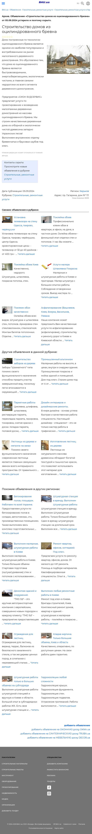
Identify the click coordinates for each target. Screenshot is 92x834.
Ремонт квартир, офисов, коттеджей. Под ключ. (64, 547)
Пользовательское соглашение (40, 828)
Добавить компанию (57, 764)
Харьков (84, 191)
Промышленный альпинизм (57, 359)
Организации (8, 805)
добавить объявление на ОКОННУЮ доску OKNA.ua (61, 729)
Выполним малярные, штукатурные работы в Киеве (26, 547)
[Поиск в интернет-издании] (82, 3)
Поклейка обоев (62, 217)
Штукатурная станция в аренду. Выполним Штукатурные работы (65, 500)
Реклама (51, 775)
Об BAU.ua (57, 824)
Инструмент (8, 775)
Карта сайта (59, 828)
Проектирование (10, 787)
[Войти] (88, 3)
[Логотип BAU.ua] (44, 2)
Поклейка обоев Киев (26, 264)
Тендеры (51, 781)
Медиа (5, 799)
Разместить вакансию (58, 770)
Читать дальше (26, 254)
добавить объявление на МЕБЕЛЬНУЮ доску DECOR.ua (58, 737)
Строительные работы (12, 770)
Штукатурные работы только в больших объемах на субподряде (20, 681)
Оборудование (9, 781)
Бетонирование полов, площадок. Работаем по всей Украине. (18, 500)
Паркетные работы (24, 402)
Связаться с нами (69, 824)
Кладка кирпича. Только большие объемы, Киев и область (56, 638)
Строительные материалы (14, 764)
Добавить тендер (10, 811)
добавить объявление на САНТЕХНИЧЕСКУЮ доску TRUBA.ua (55, 733)
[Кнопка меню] (3, 3)
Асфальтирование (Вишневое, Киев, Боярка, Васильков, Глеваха (58, 311)
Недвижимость (9, 793)
